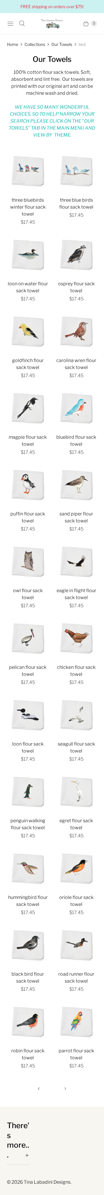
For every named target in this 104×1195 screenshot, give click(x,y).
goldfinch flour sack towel (28, 364)
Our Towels (61, 44)
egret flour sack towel (76, 824)
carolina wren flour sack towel (76, 364)
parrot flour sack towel (76, 1054)
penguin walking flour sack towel (27, 824)
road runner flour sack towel (76, 977)
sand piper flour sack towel (76, 517)
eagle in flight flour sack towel (76, 594)
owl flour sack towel (28, 594)
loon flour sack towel (28, 747)
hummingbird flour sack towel (28, 901)
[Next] (65, 1088)
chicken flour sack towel (76, 670)
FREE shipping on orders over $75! (52, 6)
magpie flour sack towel (28, 440)
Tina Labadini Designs (47, 1182)
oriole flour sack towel (76, 901)
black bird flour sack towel (28, 977)
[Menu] (10, 24)
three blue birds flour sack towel (76, 203)
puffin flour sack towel (27, 517)
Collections (35, 44)
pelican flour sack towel (28, 670)
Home (12, 44)
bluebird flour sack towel (76, 440)
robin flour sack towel (27, 1054)
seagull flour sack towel (76, 747)
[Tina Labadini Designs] (52, 23)
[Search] (22, 24)
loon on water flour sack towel (28, 287)
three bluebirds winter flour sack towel (28, 207)
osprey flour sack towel (76, 287)
